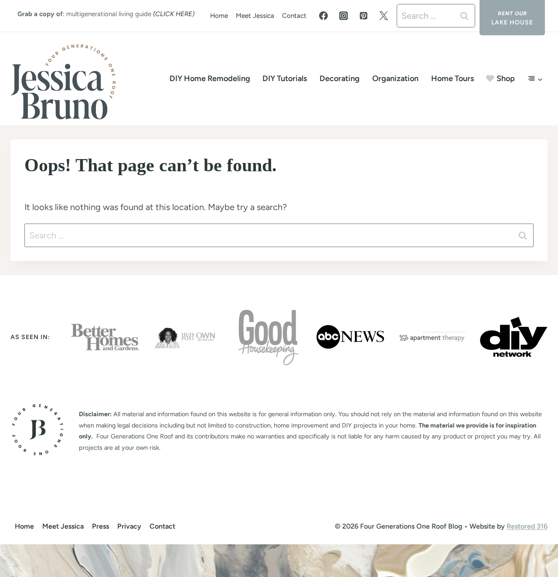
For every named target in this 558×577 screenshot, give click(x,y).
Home (219, 16)
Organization (395, 78)
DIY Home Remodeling (210, 78)
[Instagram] (343, 15)
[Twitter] (383, 15)
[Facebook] (323, 15)
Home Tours (452, 78)
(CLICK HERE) (173, 14)
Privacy (129, 526)
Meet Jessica (255, 16)
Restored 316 (527, 526)
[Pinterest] (363, 15)
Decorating (340, 78)
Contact (294, 16)
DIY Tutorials (284, 78)
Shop (506, 78)
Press (100, 526)
